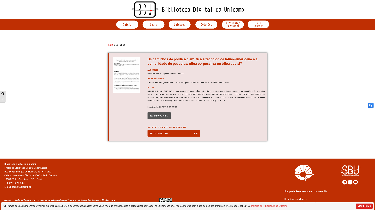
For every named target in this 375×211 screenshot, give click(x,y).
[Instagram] (350, 182)
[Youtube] (355, 182)
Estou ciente (364, 206)
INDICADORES (161, 116)
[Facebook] (344, 182)
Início (110, 45)
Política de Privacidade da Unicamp (269, 206)
